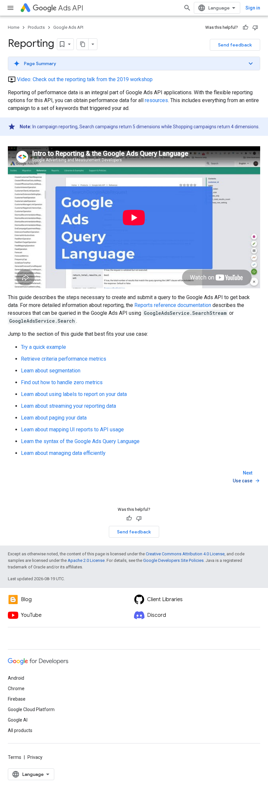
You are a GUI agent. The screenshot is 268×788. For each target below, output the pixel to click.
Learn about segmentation (50, 370)
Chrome (16, 688)
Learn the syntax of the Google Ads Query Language (80, 441)
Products (36, 27)
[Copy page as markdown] (83, 44)
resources (156, 100)
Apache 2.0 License (86, 560)
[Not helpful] (255, 27)
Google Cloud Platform (31, 709)
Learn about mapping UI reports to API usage (72, 429)
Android (16, 678)
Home (13, 27)
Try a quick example (43, 347)
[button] (134, 63)
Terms (14, 757)
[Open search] (187, 8)
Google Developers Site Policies (173, 560)
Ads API (70, 8)
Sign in (252, 7)
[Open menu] (10, 8)
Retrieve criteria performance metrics (63, 359)
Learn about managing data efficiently (63, 453)
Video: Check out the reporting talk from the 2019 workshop (85, 79)
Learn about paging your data (54, 418)
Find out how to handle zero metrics (62, 382)
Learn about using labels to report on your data (74, 394)
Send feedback (235, 45)
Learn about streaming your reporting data (68, 406)
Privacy (34, 757)
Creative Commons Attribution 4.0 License (185, 553)
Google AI (17, 720)
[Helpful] (245, 27)
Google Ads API (68, 27)
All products (20, 730)
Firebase (16, 699)
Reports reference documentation (172, 305)
